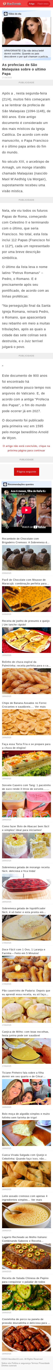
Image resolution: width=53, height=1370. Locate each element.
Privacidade (44, 1363)
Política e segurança (21, 1363)
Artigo (31, 3)
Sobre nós (6, 1363)
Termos (34, 1363)
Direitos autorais (9, 1365)
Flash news (43, 3)
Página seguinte (26, 471)
